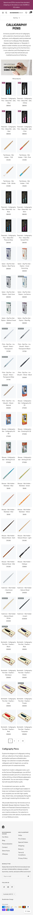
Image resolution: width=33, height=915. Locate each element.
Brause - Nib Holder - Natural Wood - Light (24, 537)
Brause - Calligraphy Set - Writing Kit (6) (24, 458)
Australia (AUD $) (8, 894)
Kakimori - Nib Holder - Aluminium (8, 589)
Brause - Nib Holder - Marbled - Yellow (24, 511)
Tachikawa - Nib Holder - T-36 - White (8, 182)
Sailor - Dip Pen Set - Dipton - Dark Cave (8, 293)
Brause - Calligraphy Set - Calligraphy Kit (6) (8, 431)
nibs (3, 796)
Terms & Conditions (22, 854)
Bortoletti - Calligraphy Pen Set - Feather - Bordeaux (8, 673)
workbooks (20, 796)
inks (11, 796)
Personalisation (7, 844)
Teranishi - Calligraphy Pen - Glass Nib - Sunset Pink (24, 238)
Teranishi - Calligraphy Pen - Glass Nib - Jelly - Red (8, 129)
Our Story (5, 837)
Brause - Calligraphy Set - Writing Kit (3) (8, 458)
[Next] (23, 741)
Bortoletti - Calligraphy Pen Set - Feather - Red (8, 729)
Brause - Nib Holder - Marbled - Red (8, 511)
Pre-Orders (22, 839)
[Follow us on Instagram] (8, 887)
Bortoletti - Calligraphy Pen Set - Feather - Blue (24, 644)
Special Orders (23, 842)
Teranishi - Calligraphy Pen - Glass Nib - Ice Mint (24, 209)
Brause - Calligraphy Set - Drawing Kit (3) (24, 430)
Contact (4, 847)
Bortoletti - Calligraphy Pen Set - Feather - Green (24, 673)
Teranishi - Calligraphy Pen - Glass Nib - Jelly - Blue (8, 101)
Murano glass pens (24, 777)
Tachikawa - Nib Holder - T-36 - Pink (24, 156)
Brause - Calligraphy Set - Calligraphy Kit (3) (24, 403)
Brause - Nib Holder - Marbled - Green (24, 485)
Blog (3, 840)
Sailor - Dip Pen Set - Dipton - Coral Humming (24, 266)
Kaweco (6, 43)
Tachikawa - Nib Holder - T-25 (8, 156)
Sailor (11, 43)
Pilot (20, 41)
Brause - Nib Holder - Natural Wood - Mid (8, 563)
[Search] (6, 12)
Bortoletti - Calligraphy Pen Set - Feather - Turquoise (24, 729)
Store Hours (6, 850)
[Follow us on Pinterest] (12, 887)
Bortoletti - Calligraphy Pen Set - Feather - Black (8, 644)
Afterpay (5, 854)
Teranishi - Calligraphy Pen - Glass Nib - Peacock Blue (8, 238)
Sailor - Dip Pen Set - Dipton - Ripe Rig (24, 319)
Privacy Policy (22, 858)
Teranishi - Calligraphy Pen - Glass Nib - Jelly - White (24, 101)
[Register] (28, 876)
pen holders (24, 789)
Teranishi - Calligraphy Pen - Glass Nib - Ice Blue (8, 209)
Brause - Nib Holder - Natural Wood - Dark (8, 537)
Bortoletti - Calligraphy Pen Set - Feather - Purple (24, 701)
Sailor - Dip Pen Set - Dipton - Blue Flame (8, 265)
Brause (16, 41)
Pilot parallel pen (17, 772)
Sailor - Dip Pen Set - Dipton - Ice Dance (24, 293)
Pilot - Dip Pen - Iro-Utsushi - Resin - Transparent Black (24, 346)
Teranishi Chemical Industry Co (19, 807)
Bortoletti (26, 41)
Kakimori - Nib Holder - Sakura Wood (24, 589)
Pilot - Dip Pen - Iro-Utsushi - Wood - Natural (8, 403)
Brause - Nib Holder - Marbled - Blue (8, 485)
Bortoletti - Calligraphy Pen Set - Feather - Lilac (8, 701)
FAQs (20, 835)
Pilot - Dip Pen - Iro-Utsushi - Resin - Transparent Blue (8, 375)
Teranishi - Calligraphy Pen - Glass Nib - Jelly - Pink (24, 129)
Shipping (21, 846)
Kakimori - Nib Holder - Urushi (24, 615)
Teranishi (25, 43)
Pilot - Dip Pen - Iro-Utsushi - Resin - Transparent (8, 346)
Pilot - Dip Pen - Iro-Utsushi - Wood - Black (24, 374)
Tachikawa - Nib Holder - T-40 (24, 182)
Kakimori (17, 43)
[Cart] (30, 12)
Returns (20, 849)
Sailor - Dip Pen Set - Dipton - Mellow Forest (8, 319)
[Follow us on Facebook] (4, 887)
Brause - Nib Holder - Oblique (24, 563)
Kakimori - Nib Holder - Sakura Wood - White (8, 616)
